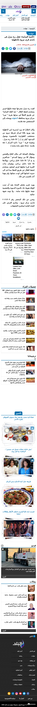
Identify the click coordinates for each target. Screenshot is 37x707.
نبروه (14, 222)
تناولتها (8, 222)
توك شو (20, 660)
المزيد (4, 576)
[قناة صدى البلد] (33, 6)
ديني (21, 665)
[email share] (3, 48)
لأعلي (31, 636)
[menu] (33, 11)
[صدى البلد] (18, 11)
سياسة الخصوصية (10, 698)
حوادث (8, 15)
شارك (18, 48)
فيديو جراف (32, 675)
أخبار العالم (32, 670)
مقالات (33, 689)
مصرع (29, 222)
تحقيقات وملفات (18, 684)
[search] (3, 11)
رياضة (20, 656)
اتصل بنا (21, 698)
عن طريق (18, 225)
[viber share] (3, 214)
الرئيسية (33, 15)
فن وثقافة (32, 660)
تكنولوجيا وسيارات (17, 679)
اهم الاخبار (24, 15)
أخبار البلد (15, 15)
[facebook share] (14, 48)
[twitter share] (10, 48)
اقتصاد (33, 679)
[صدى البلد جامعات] (17, 6)
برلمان (33, 684)
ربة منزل (21, 222)
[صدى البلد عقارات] (10, 6)
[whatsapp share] (6, 48)
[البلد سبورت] (26, 6)
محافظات (19, 675)
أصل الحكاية (19, 670)
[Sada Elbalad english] (4, 6)
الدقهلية (15, 118)
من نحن (30, 698)
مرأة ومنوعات (31, 665)
